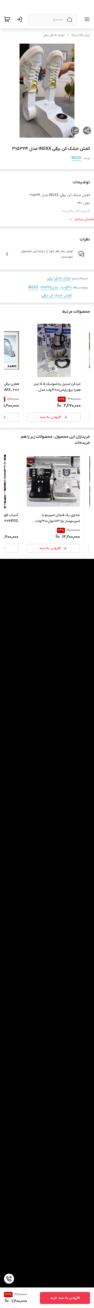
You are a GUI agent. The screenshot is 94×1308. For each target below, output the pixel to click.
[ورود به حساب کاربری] (20, 19)
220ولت (66, 287)
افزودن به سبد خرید (65, 1297)
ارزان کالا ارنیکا (80, 35)
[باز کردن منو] (86, 19)
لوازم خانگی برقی (53, 35)
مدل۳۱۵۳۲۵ (49, 287)
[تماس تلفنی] (9, 1279)
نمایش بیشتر (84, 219)
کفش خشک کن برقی (56, 295)
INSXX (76, 158)
